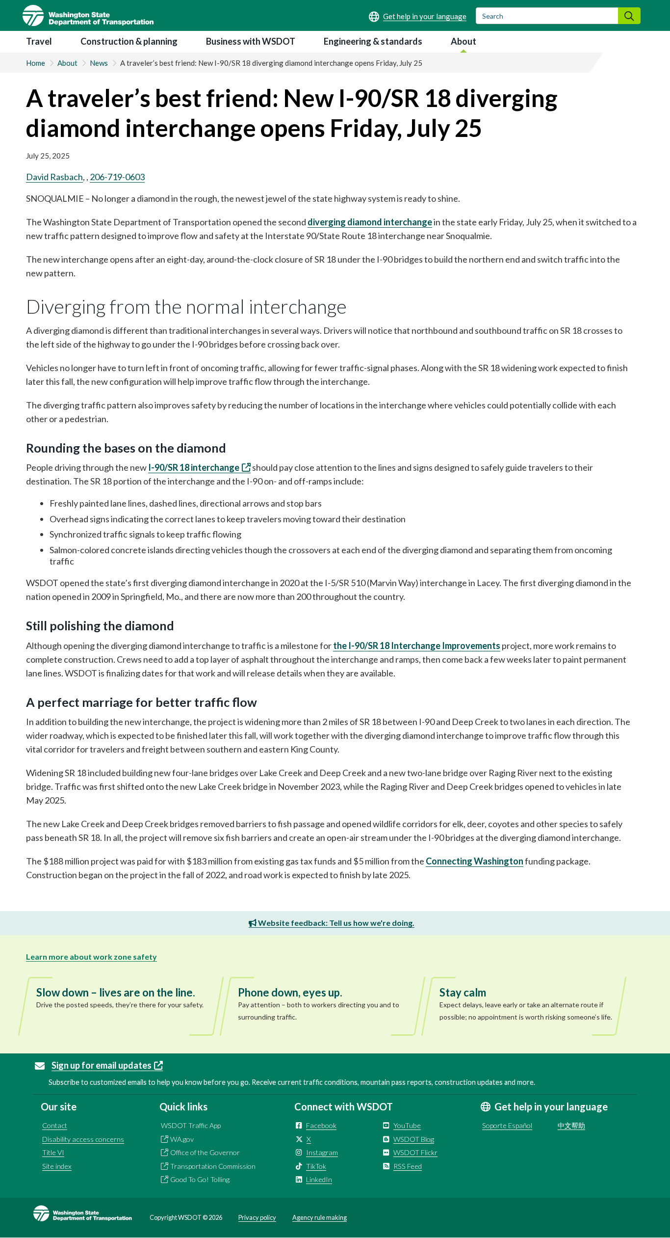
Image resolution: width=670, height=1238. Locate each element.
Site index (57, 1166)
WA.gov (182, 1139)
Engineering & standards (373, 41)
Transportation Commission (213, 1166)
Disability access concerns (83, 1139)
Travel (39, 41)
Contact (54, 1125)
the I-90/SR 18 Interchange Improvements (416, 645)
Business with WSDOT (250, 41)
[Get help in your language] (417, 16)
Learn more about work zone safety (91, 956)
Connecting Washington (474, 861)
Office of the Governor (205, 1152)
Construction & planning (129, 41)
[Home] (88, 15)
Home (35, 62)
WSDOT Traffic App (191, 1125)
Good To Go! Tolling (200, 1179)
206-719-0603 (117, 176)
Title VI (53, 1152)
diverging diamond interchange (370, 221)
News (99, 62)
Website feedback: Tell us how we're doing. (335, 922)
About (463, 41)
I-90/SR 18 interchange (193, 467)
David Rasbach (54, 176)
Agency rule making (319, 1217)
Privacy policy (257, 1217)
